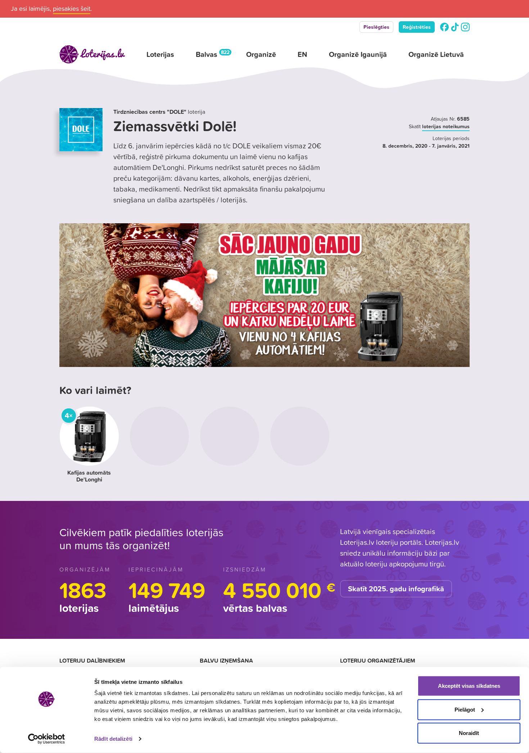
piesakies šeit (71, 8)
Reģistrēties (417, 27)
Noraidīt (469, 733)
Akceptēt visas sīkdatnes (469, 686)
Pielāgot (465, 709)
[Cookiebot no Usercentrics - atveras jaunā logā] (46, 739)
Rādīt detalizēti (113, 739)
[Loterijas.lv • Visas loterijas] (92, 54)
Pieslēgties (376, 27)
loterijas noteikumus (446, 126)
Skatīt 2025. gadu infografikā (396, 588)
